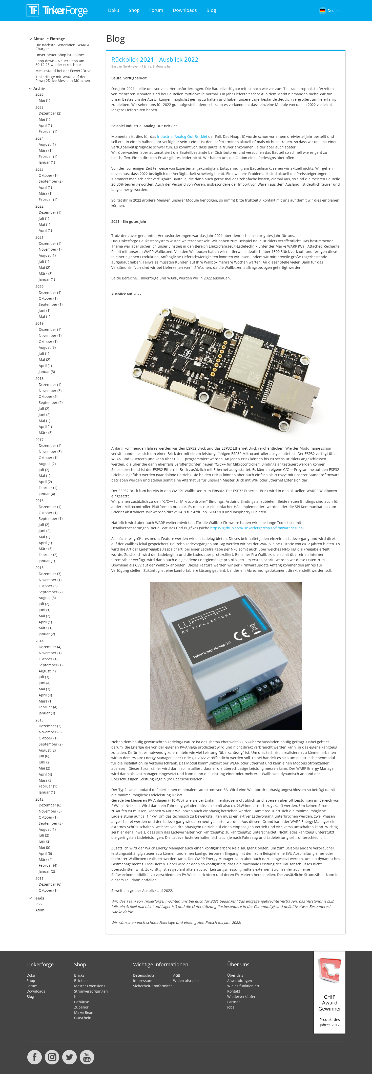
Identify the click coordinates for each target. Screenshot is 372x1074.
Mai (42, 100)
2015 (39, 567)
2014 (39, 641)
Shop (134, 10)
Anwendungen (239, 980)
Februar (45, 131)
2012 (39, 799)
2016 (39, 500)
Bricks (79, 975)
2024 (39, 138)
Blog (211, 10)
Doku (113, 10)
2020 (39, 286)
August (45, 144)
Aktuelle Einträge (49, 38)
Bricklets (81, 980)
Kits (77, 996)
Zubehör (81, 1007)
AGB (176, 975)
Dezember (47, 113)
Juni (42, 310)
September (48, 181)
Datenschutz (143, 975)
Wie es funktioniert (243, 985)
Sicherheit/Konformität (152, 985)
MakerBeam (84, 1012)
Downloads (185, 10)
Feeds (38, 898)
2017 (39, 439)
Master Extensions (89, 985)
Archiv (39, 88)
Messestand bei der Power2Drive (63, 70)
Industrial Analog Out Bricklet (182, 136)
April (43, 125)
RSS (38, 904)
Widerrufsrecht (186, 980)
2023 (39, 169)
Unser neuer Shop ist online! (59, 54)
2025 (39, 107)
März (43, 150)
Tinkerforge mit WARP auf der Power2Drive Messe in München (62, 78)
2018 (39, 378)
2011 (39, 878)
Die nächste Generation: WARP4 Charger (62, 46)
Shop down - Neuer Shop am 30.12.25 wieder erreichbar (59, 62)
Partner (233, 1001)
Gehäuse (81, 1001)
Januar (44, 162)
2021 (39, 237)
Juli (41, 218)
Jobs (230, 1007)
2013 (39, 720)
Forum (156, 10)
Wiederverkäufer (241, 996)
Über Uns (235, 975)
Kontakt (233, 991)
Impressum (142, 980)
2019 (39, 323)
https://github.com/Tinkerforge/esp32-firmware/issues (256, 527)
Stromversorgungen (91, 991)
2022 (39, 206)
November (47, 249)
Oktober (45, 175)
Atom (39, 910)
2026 (39, 94)
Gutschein (82, 1017)
